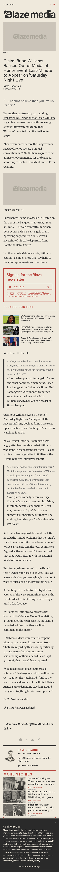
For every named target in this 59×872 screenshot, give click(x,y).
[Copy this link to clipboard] (38, 739)
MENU (52, 5)
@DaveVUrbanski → (28, 766)
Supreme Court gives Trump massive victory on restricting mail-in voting (41, 781)
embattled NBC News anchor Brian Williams (29, 118)
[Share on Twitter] (26, 739)
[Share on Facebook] (20, 739)
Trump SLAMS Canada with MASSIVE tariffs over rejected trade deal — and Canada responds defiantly (36, 340)
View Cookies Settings (29, 867)
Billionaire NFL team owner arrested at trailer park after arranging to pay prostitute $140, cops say (41, 808)
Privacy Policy (35, 293)
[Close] (55, 822)
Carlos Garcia (35, 788)
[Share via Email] (32, 739)
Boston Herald (27, 162)
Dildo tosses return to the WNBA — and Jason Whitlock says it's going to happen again (42, 795)
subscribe (9, 5)
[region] (29, 845)
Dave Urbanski (12, 86)
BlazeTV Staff (35, 801)
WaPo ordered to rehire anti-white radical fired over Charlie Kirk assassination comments (38, 318)
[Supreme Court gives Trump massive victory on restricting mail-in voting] (14, 783)
